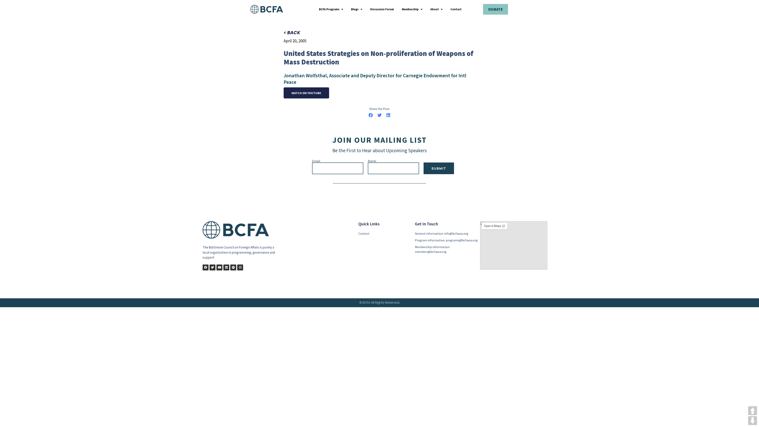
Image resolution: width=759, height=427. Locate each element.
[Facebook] (206, 267)
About (434, 9)
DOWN (752, 420)
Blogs (355, 9)
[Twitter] (212, 267)
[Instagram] (240, 267)
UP (752, 410)
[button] (370, 115)
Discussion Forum (382, 9)
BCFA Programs (329, 9)
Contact (456, 9)
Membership (410, 9)
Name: (372, 160)
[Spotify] (233, 267)
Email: (316, 160)
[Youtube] (219, 267)
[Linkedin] (226, 267)
